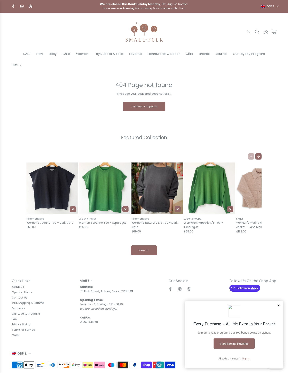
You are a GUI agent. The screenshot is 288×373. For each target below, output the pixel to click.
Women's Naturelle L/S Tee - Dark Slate (154, 225)
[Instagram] (22, 6)
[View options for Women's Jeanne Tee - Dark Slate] (73, 209)
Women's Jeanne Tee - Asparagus (102, 223)
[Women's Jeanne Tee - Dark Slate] (52, 188)
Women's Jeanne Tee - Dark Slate (49, 223)
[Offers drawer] (265, 31)
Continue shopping (144, 106)
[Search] (257, 31)
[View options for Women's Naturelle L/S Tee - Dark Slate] (178, 209)
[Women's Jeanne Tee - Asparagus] (104, 188)
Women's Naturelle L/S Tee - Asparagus (203, 225)
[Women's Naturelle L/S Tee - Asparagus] (209, 188)
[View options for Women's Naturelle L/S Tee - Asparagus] (230, 209)
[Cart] (274, 31)
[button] (251, 156)
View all (144, 250)
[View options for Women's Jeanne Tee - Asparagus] (125, 209)
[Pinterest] (30, 6)
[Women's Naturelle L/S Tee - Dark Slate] (157, 188)
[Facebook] (13, 6)
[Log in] (248, 31)
